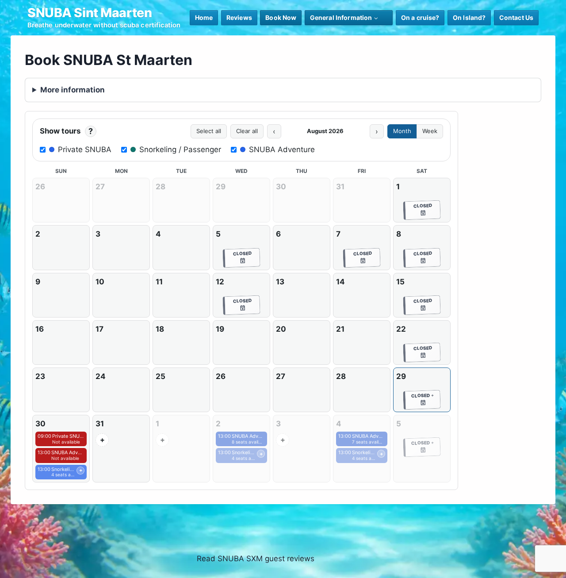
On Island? (469, 17)
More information (72, 89)
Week (429, 130)
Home (204, 17)
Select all (208, 130)
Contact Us (516, 17)
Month (402, 130)
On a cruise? (420, 17)
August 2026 (325, 130)
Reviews (239, 17)
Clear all (247, 130)
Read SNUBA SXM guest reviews (255, 558)
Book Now (280, 17)
